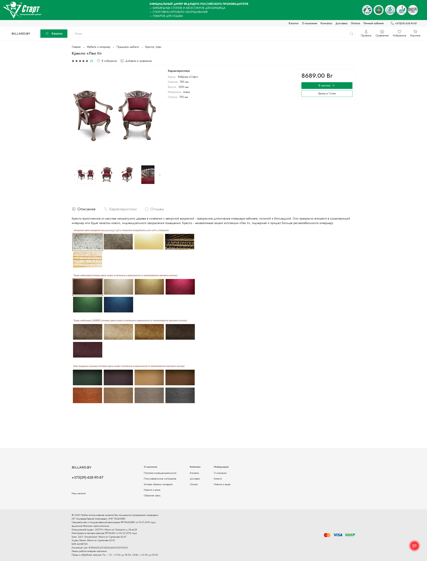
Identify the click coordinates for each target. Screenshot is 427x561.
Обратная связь (152, 495)
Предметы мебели (128, 47)
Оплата (355, 23)
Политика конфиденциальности (160, 473)
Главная (76, 47)
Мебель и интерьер (98, 47)
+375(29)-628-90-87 (406, 23)
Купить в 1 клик (327, 93)
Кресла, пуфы (153, 47)
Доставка (341, 23)
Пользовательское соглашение (160, 478)
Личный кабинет (373, 23)
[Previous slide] (77, 115)
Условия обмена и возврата (158, 484)
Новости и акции (152, 490)
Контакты (326, 23)
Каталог (294, 23)
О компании (309, 23)
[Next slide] (157, 115)
